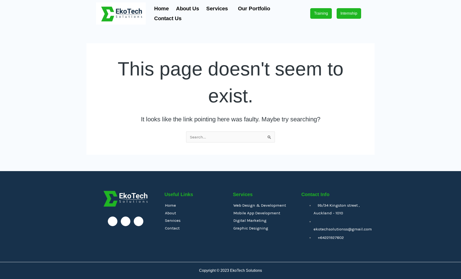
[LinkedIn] (125, 221)
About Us (187, 9)
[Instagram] (138, 221)
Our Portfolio (254, 9)
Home (161, 9)
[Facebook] (112, 221)
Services (217, 9)
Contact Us (168, 18)
